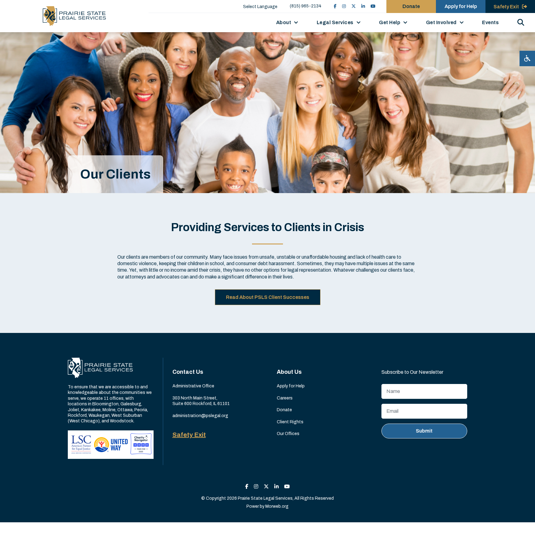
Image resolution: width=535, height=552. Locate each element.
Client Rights (290, 422)
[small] (335, 6)
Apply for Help (461, 6)
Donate (411, 6)
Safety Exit (189, 434)
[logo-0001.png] (74, 16)
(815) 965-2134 (305, 6)
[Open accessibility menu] (527, 58)
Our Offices (288, 433)
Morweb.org (277, 506)
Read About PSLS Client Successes (267, 297)
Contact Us (187, 372)
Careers (285, 398)
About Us (289, 372)
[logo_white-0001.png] (100, 367)
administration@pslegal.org (200, 415)
